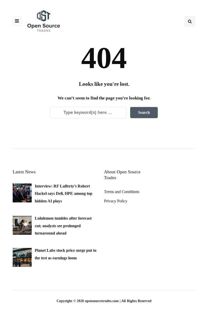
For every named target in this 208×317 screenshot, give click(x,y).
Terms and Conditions (121, 191)
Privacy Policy (115, 201)
